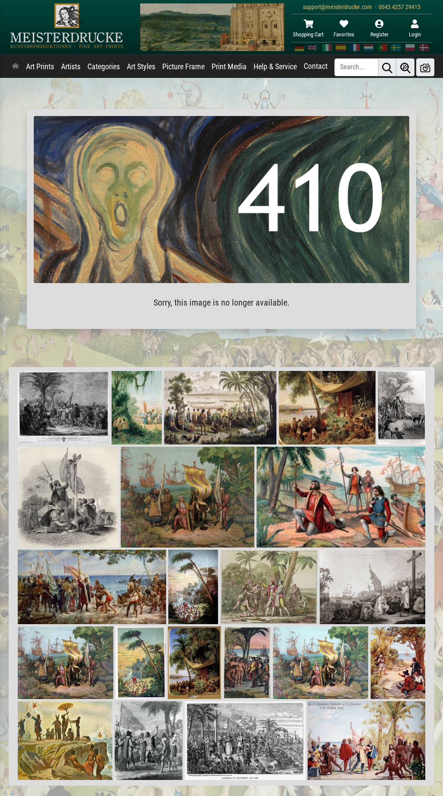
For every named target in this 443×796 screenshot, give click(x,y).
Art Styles (141, 66)
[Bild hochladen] (425, 67)
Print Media (229, 66)
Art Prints (40, 66)
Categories (103, 66)
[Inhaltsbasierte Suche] (405, 67)
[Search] (387, 67)
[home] (15, 66)
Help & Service (275, 66)
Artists (70, 66)
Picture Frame (183, 66)
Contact (315, 66)
